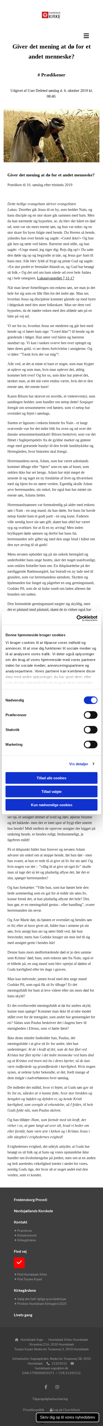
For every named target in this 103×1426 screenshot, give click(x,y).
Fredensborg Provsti (30, 1199)
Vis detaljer (78, 764)
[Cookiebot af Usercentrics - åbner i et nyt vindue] (76, 618)
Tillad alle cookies (51, 778)
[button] (51, 36)
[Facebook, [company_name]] (46, 1387)
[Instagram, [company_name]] (57, 1387)
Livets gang (23, 1315)
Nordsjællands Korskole (33, 1211)
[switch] (90, 715)
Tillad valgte (51, 791)
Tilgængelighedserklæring (50, 1399)
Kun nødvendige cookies (51, 805)
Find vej (20, 1251)
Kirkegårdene (25, 1290)
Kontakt (20, 1222)
